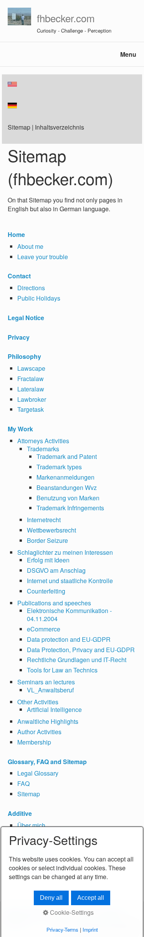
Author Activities (39, 731)
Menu (128, 54)
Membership (34, 742)
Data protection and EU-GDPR (69, 639)
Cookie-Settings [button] (71, 912)
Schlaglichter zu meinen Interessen (65, 552)
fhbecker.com (66, 18)
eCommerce (43, 629)
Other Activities (37, 701)
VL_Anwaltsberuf (50, 689)
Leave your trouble (42, 256)
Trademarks (43, 448)
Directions (31, 287)
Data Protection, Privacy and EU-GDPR (81, 649)
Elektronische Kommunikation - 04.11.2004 (69, 614)
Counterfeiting (46, 591)
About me (30, 246)
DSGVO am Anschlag (56, 570)
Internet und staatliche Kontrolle (70, 580)
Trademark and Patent (66, 456)
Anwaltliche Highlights (47, 721)
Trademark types (59, 466)
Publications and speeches (54, 602)
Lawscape (31, 368)
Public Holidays (38, 298)
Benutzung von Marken (67, 497)
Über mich (31, 825)
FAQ (23, 783)
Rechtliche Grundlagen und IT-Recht (76, 659)
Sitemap (28, 793)
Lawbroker (31, 399)
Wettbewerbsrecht (51, 530)
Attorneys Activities (43, 440)
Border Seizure (47, 540)
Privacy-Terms (62, 929)
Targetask (30, 409)
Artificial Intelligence (54, 709)
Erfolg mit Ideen (48, 560)
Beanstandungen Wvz (66, 487)
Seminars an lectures (46, 681)
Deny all (51, 897)
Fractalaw (30, 378)
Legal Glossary (37, 773)
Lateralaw (30, 389)
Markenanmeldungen (65, 477)
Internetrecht (44, 519)
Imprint (90, 929)
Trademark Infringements (70, 507)
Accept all (90, 897)
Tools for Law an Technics (62, 670)
